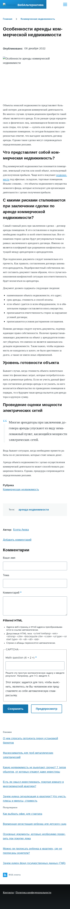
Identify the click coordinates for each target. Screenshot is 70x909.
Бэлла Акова (21, 529)
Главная (7, 19)
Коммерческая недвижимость (38, 19)
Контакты (8, 892)
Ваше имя (9, 558)
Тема (6, 575)
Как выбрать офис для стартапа (22, 814)
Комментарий (11, 592)
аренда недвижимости (34, 509)
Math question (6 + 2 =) (20, 657)
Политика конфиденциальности (33, 892)
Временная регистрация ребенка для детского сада (34, 824)
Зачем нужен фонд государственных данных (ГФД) (34, 863)
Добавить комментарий (17, 540)
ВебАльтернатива (30, 5)
